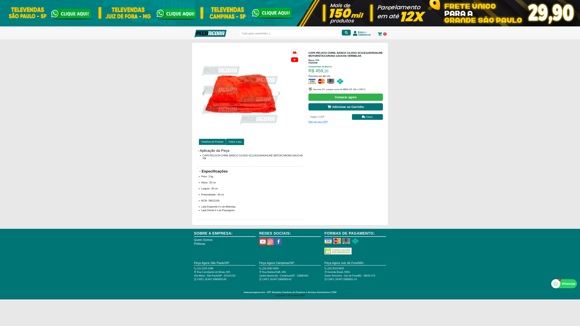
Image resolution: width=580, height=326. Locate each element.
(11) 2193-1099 (204, 268)
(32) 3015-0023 (335, 268)
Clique (369, 117)
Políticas (199, 243)
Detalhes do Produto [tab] (212, 142)
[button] (203, 93)
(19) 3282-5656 (270, 268)
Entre (361, 32)
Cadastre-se (364, 34)
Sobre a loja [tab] (235, 142)
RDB (317, 60)
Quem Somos (203, 239)
